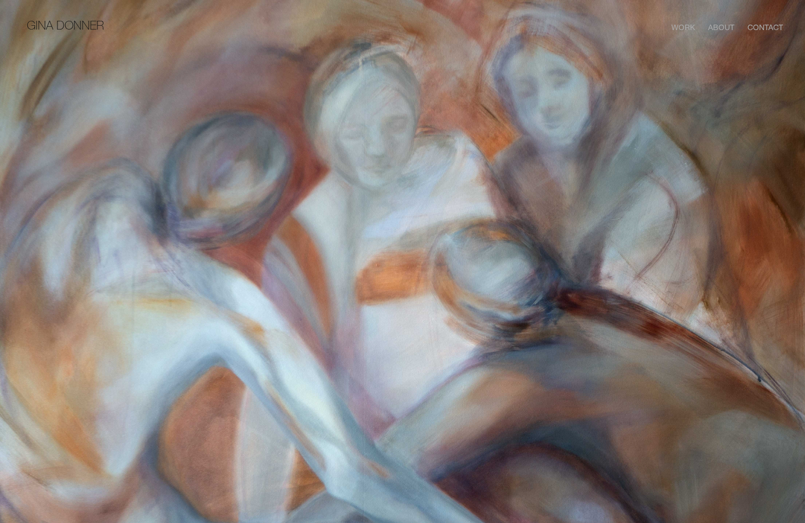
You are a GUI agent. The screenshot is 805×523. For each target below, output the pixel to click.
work (683, 27)
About (721, 27)
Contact (765, 27)
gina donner (65, 25)
